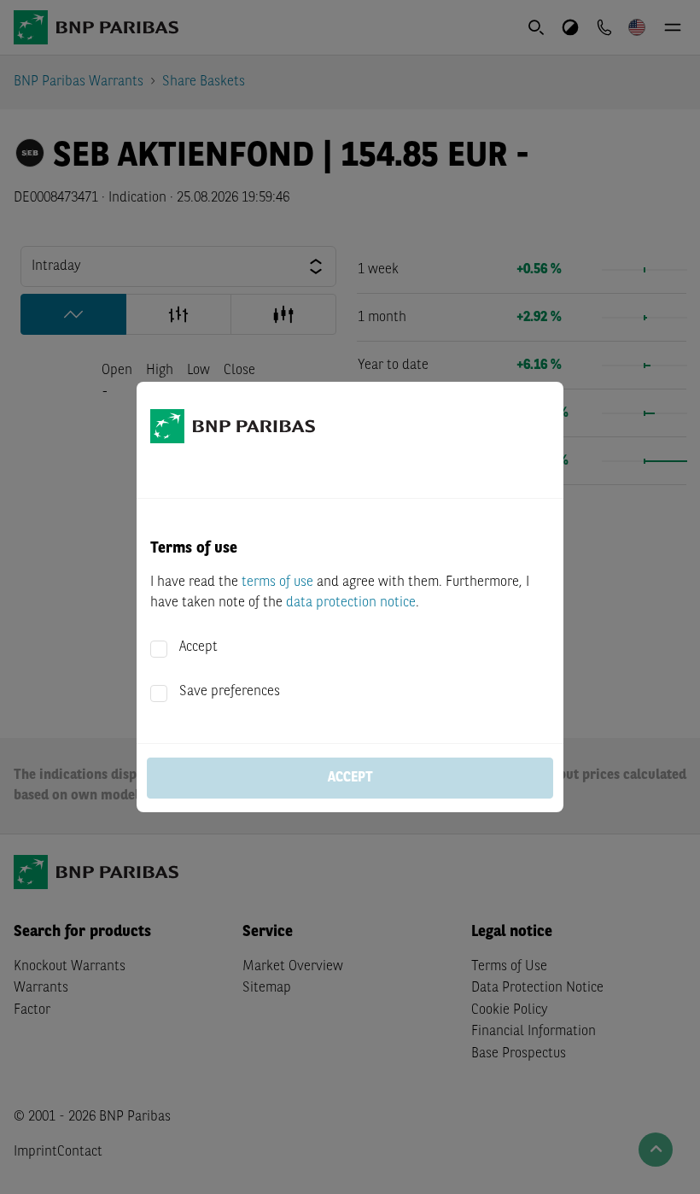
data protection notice (351, 603)
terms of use (277, 582)
